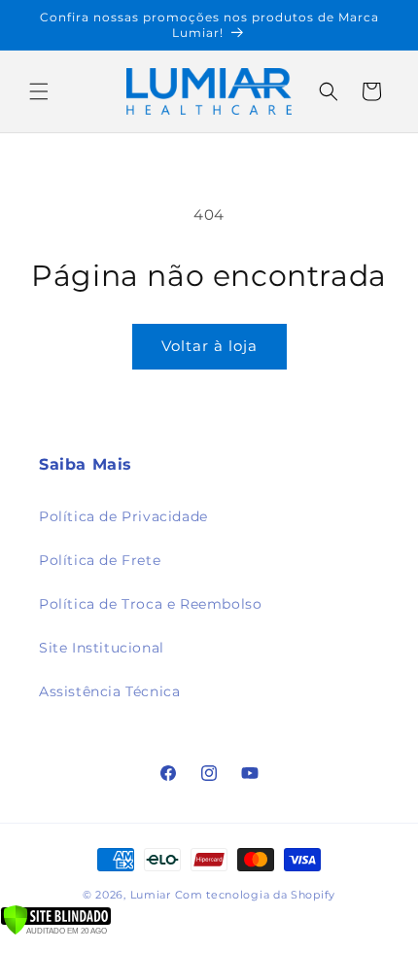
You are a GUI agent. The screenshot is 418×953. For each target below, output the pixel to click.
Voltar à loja (209, 345)
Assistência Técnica (109, 691)
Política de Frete (99, 560)
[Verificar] (56, 930)
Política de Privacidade (123, 516)
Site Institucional (101, 647)
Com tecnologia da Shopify (255, 894)
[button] (38, 91)
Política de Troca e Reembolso (150, 604)
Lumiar (152, 894)
